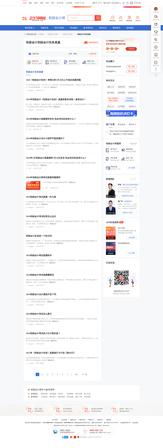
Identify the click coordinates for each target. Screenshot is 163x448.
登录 (135, 3)
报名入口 (110, 87)
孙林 (128, 184)
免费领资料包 (93, 43)
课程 (30, 3)
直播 (41, 3)
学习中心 (98, 3)
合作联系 (60, 3)
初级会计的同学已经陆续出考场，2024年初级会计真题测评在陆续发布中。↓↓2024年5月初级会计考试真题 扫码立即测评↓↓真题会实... (62, 125)
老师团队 (130, 28)
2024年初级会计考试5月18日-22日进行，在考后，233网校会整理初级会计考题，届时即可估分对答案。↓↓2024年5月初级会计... (62, 164)
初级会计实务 (68, 34)
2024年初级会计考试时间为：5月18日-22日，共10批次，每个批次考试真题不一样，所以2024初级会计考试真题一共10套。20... (62, 203)
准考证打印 (132, 93)
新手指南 (110, 93)
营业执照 (135, 422)
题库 (36, 3)
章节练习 (53, 397)
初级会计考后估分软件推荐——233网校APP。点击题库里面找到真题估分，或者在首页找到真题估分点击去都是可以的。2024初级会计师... (62, 261)
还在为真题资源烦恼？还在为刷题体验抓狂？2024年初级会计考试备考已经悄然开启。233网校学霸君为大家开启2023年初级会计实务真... (62, 359)
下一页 (84, 374)
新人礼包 (87, 394)
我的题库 (133, 144)
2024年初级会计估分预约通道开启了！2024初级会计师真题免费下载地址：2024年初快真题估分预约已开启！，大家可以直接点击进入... (62, 300)
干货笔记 (44, 397)
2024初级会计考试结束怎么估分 (41, 216)
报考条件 (132, 87)
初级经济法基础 (127, 196)
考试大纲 (78, 394)
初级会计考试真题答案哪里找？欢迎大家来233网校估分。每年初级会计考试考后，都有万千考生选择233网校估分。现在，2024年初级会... (62, 281)
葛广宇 (124, 201)
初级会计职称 (53, 34)
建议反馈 (156, 65)
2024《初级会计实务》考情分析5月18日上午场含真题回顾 (53, 80)
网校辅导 (116, 28)
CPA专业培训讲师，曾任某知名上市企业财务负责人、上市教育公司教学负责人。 (127, 190)
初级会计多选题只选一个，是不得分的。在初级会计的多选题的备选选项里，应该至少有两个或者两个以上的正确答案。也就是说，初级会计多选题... (61, 242)
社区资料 (87, 397)
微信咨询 (156, 19)
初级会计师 (57, 18)
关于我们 (55, 420)
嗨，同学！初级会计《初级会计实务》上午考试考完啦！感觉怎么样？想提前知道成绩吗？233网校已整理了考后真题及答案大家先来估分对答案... (62, 105)
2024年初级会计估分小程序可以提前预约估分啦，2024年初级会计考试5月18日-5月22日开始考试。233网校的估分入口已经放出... (62, 144)
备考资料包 (88, 28)
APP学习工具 (79, 3)
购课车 (108, 3)
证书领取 (121, 106)
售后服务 (156, 35)
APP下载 (156, 58)
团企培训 (156, 50)
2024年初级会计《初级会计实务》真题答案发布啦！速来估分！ (56, 99)
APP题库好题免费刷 (129, 99)
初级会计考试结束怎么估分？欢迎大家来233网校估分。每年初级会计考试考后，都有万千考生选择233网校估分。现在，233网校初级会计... (62, 222)
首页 (24, 3)
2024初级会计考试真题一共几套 (41, 197)
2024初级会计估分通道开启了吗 (41, 294)
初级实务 (44, 28)
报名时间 (121, 87)
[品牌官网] (65, 437)
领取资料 (156, 27)
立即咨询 (131, 49)
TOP (156, 70)
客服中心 (117, 3)
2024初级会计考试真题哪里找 (40, 275)
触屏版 (109, 420)
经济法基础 (59, 28)
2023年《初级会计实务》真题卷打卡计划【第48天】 (50, 353)
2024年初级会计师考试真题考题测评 (43, 177)
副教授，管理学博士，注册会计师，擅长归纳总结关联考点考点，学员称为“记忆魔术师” (127, 206)
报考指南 (28, 28)
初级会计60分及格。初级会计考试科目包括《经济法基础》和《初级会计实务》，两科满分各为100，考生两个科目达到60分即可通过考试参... (62, 339)
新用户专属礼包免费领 (133, 6)
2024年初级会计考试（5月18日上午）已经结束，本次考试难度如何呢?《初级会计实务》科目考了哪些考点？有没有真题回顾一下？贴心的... (62, 86)
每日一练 (78, 397)
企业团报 (69, 3)
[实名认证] (75, 437)
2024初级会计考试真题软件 (39, 255)
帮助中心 (91, 420)
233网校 (41, 34)
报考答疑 (121, 93)
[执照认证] (71, 437)
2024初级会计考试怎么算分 (39, 314)
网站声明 (82, 420)
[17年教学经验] (111, 201)
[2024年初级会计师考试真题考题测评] (33, 185)
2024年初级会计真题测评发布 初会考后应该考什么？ (51, 119)
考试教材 (70, 394)
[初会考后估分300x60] (121, 111)
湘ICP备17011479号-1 (111, 422)
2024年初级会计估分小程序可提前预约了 (45, 138)
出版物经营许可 (125, 422)
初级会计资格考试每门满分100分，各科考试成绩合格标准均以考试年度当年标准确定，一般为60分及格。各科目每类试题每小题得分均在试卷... (62, 320)
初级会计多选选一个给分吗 (39, 236)
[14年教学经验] (111, 184)
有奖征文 (132, 106)
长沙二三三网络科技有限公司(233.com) (81, 425)
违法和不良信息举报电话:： (39, 422)
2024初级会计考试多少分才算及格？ (43, 333)
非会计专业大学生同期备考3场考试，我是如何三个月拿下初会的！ (121, 132)
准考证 (60, 394)
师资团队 (110, 179)
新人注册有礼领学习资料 (113, 99)
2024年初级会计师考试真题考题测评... (59, 182)
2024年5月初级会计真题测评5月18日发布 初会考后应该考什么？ (56, 158)
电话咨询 (156, 42)
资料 (52, 3)
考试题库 (74, 28)
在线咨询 (156, 12)
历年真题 (70, 397)
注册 (139, 3)
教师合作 (73, 420)
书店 (47, 3)
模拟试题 (61, 397)
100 (76, 374)
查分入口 (110, 106)
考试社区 (103, 28)
